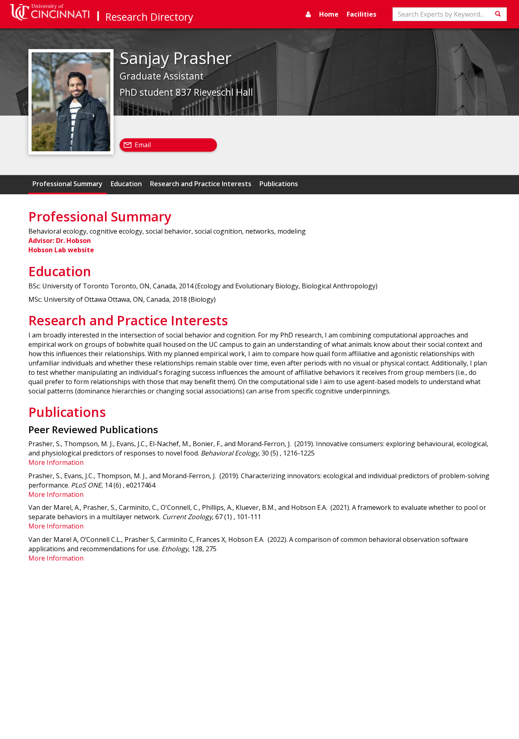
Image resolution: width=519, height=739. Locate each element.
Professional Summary (67, 183)
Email (143, 144)
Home (329, 14)
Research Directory (149, 17)
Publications (279, 183)
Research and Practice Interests (200, 183)
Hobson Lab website (61, 249)
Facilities (361, 14)
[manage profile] (308, 14)
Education (126, 183)
